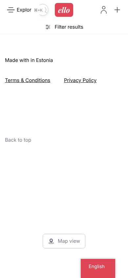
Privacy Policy (80, 80)
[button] (117, 10)
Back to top (18, 140)
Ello (64, 10)
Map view (69, 241)
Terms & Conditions (27, 80)
